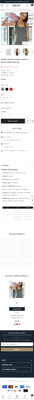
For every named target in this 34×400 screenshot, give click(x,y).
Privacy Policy (26, 340)
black (17, 324)
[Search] (7, 6)
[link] (9, 264)
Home (2, 10)
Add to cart (13, 121)
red (19, 324)
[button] (28, 43)
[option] (17, 28)
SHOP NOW (26, 1)
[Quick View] (11, 281)
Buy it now (17, 128)
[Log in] (27, 6)
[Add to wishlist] (28, 121)
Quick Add (17, 309)
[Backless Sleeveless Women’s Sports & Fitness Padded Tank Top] (17, 290)
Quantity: (4, 111)
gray (15, 324)
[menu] (2, 6)
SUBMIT (17, 349)
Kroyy (8, 70)
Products (8, 10)
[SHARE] (31, 121)
